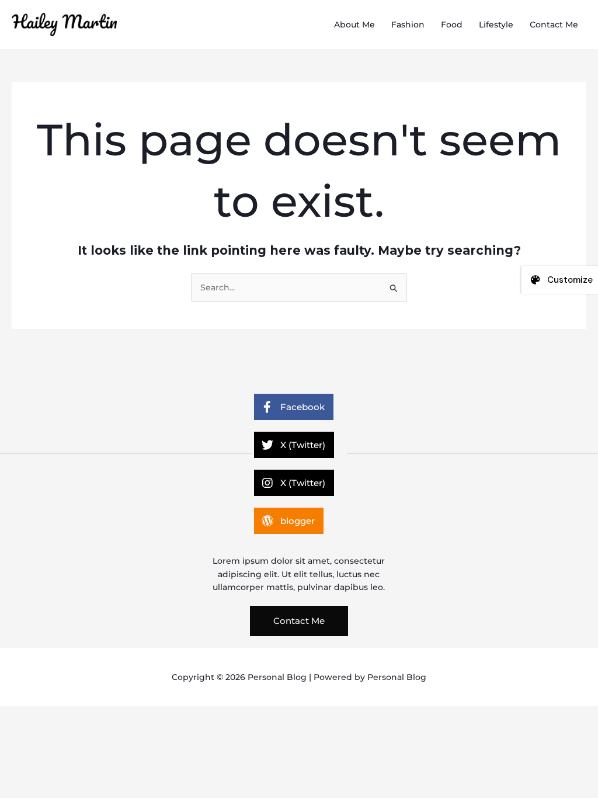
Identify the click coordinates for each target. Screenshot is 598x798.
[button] (299, 621)
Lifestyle (496, 24)
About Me (354, 24)
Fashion (408, 24)
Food (452, 24)
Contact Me (554, 24)
